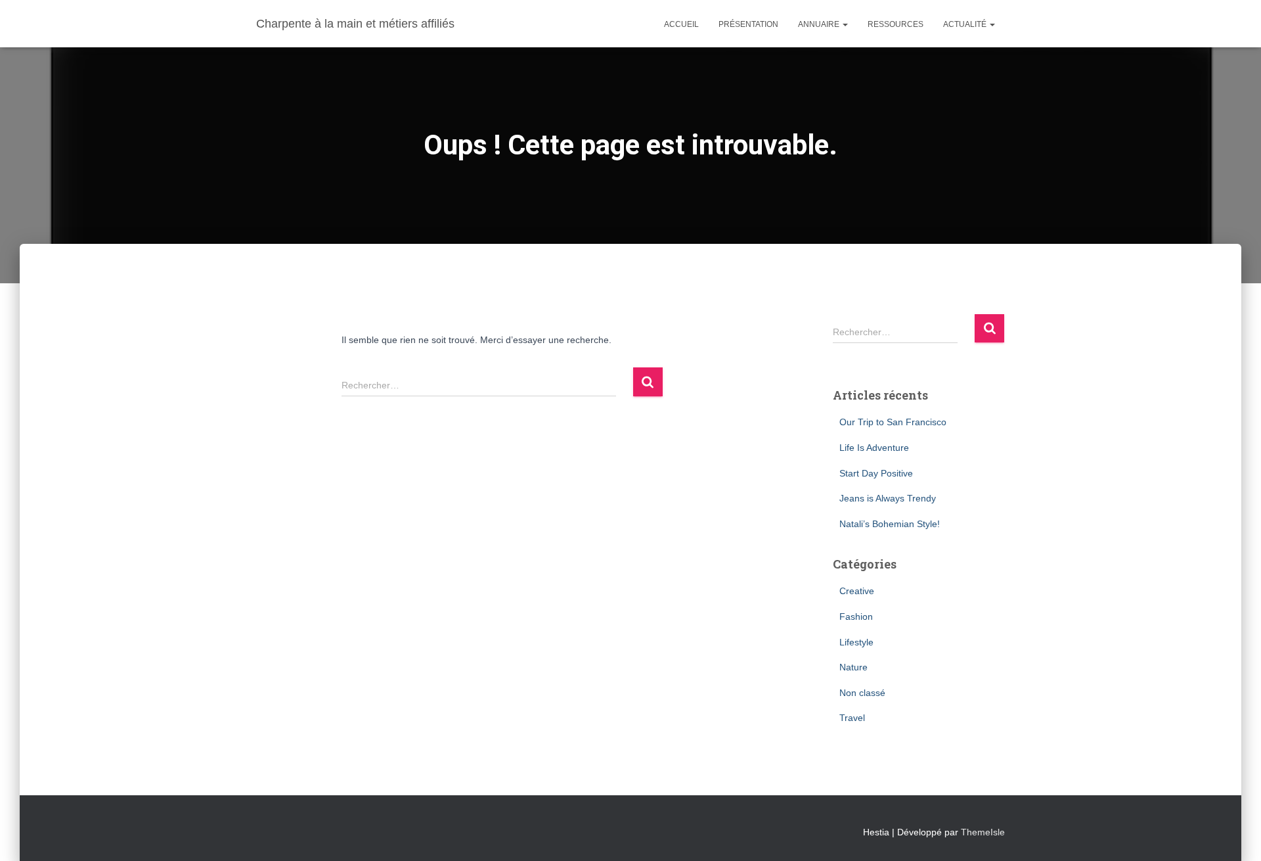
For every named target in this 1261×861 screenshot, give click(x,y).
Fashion (856, 616)
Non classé (862, 692)
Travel (852, 717)
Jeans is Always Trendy (887, 498)
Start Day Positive (876, 473)
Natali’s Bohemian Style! (889, 524)
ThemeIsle (983, 832)
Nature (853, 667)
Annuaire (819, 24)
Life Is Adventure (874, 447)
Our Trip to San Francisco (892, 422)
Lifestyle (856, 642)
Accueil (681, 24)
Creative (856, 591)
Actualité (965, 24)
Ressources (895, 24)
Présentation (748, 24)
